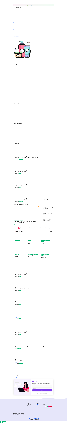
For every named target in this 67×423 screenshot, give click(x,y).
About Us (38, 403)
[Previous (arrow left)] (0, 422)
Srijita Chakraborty (17, 224)
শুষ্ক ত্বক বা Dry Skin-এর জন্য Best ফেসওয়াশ (47, 213)
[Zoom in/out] (5, 421)
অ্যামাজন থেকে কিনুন (21, 159)
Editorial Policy (37, 409)
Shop (37, 404)
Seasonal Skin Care (35, 254)
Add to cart (20, 173)
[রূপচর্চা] (22, 1)
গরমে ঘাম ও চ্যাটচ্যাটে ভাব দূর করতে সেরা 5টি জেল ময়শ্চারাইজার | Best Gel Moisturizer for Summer (33, 243)
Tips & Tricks (42, 255)
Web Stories (29, 406)
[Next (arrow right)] (2, 422)
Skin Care (42, 254)
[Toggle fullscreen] (4, 421)
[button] (52, 1)
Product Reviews (17, 254)
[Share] (2, 421)
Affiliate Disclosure (38, 410)
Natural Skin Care (30, 254)
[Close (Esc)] (0, 421)
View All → (51, 231)
